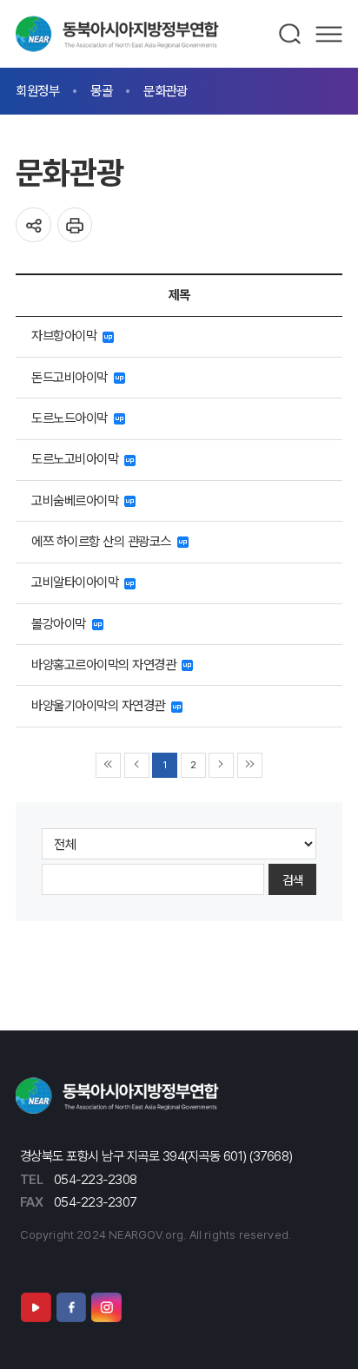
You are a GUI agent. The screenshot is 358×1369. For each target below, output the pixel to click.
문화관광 (165, 90)
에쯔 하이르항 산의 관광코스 (104, 541)
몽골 (101, 90)
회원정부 (37, 90)
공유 (33, 225)
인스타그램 (106, 1307)
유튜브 (35, 1307)
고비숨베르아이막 (77, 500)
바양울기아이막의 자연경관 (101, 705)
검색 (290, 33)
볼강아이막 (61, 623)
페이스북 (71, 1307)
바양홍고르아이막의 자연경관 (106, 664)
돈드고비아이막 (72, 377)
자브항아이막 (67, 335)
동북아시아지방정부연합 (117, 34)
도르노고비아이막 (77, 459)
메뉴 (328, 33)
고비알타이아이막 (77, 582)
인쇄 (75, 225)
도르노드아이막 (72, 418)
